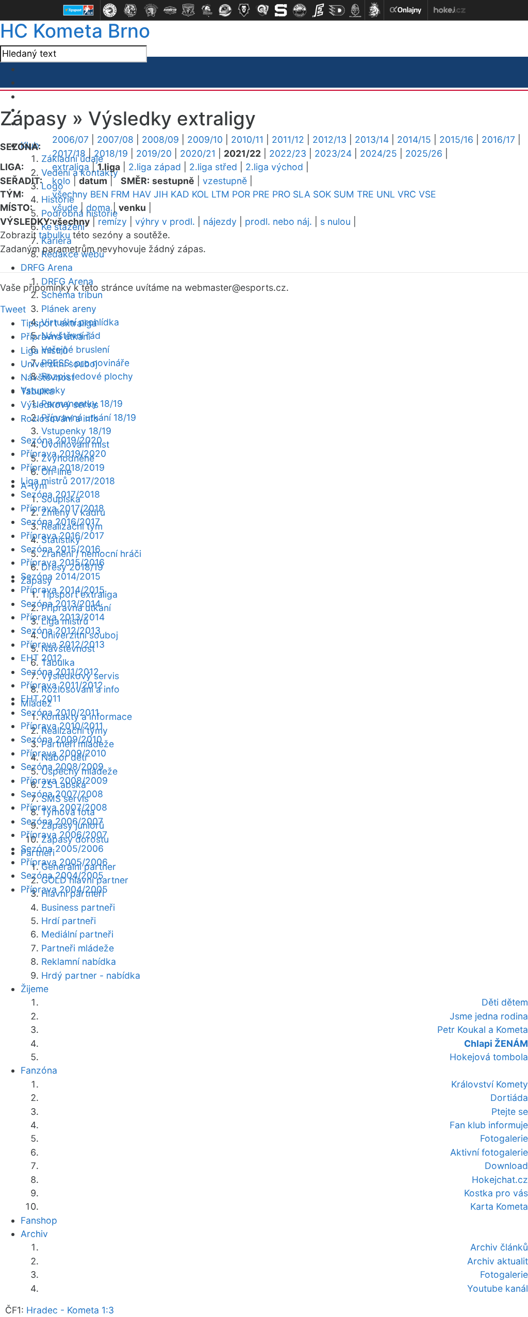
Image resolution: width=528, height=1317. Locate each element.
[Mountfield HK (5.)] (188, 10)
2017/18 (69, 153)
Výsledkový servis (59, 404)
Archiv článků (499, 1247)
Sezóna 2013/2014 (61, 603)
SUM (344, 194)
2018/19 (111, 153)
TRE (365, 194)
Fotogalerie (504, 1274)
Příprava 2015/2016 (63, 562)
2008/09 (160, 139)
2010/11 (247, 139)
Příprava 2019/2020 (63, 453)
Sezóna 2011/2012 (60, 671)
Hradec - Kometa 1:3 (70, 1310)
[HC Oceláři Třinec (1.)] (110, 10)
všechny (70, 194)
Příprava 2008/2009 (64, 780)
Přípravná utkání (55, 336)
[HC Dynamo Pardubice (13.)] (336, 10)
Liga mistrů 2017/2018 (68, 480)
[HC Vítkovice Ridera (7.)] (225, 10)
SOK (322, 194)
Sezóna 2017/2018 (60, 494)
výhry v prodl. (165, 221)
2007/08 (115, 139)
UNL (385, 194)
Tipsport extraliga (59, 323)
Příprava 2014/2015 (63, 589)
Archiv (34, 1233)
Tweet (13, 309)
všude (65, 207)
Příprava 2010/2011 (62, 725)
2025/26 (423, 153)
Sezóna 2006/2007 (62, 821)
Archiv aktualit (497, 1261)
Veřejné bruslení (75, 349)
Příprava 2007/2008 (64, 807)
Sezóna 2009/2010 (61, 739)
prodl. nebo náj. (278, 221)
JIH (161, 194)
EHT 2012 (41, 657)
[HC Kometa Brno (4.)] (169, 10)
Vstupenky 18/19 (76, 430)
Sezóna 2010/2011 (60, 712)
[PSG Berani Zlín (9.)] (262, 10)
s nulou (335, 221)
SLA (301, 194)
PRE (261, 194)
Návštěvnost (47, 377)
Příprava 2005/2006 (64, 862)
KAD (180, 194)
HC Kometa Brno (75, 30)
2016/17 (498, 139)
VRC (407, 194)
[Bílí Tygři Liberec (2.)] (130, 10)
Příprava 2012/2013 (63, 644)
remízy (112, 221)
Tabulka (37, 391)
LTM (220, 194)
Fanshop (39, 1220)
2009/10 (205, 139)
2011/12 (288, 139)
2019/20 (154, 153)
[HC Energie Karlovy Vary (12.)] (318, 10)
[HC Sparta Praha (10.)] (281, 10)
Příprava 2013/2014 (63, 617)
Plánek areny (68, 308)
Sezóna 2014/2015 (61, 576)
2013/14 (372, 139)
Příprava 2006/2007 (64, 834)
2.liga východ (274, 166)
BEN (99, 194)
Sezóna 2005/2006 (62, 848)
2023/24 (333, 153)
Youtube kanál (497, 1288)
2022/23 (287, 153)
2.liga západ (154, 166)
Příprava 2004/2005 (64, 889)
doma (98, 207)
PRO (281, 194)
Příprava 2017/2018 (62, 508)
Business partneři (78, 907)
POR (241, 194)
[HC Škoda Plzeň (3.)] (151, 10)
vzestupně (225, 180)
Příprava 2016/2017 (62, 535)
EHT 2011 (41, 698)
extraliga (70, 166)
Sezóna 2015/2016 (61, 549)
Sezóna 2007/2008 (62, 793)
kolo (61, 180)
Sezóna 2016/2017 (60, 521)
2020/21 (198, 153)
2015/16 (456, 139)
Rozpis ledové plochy (87, 376)
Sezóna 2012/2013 (61, 630)
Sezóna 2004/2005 (62, 875)
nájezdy (220, 221)
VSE (427, 194)
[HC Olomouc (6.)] (206, 10)
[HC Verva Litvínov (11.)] (299, 10)
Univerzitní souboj (59, 363)
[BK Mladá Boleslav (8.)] (244, 10)
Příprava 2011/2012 (62, 685)
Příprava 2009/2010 (63, 753)
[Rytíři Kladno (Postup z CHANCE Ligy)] (355, 10)
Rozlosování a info (60, 418)
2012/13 (329, 139)
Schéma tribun (72, 294)
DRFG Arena (47, 267)
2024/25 (378, 153)
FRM (120, 194)
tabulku (54, 234)
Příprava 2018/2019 (63, 467)
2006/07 (70, 139)
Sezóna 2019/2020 (61, 440)
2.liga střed (213, 166)
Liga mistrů (44, 350)
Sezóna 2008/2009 (62, 766)
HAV (142, 194)
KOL (200, 194)
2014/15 (414, 139)
